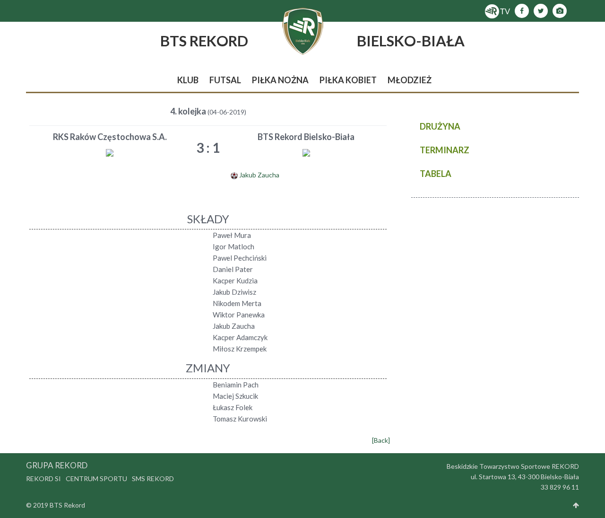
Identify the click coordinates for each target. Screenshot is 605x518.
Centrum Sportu (96, 478)
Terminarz (444, 150)
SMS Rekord (153, 478)
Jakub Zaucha (259, 175)
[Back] (381, 440)
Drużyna (440, 126)
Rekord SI (43, 478)
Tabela (435, 173)
